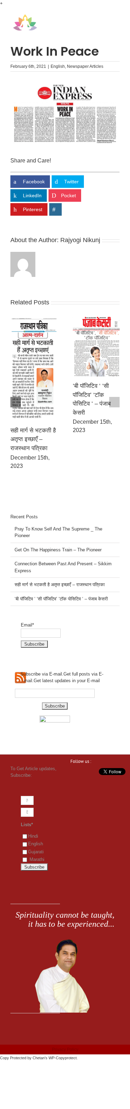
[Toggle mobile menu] (117, 17)
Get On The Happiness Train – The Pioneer (74, 389)
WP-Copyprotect (63, 1058)
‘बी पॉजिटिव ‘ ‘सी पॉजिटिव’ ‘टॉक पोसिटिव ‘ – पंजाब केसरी (61, 598)
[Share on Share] (55, 209)
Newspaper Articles (85, 66)
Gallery (12, 343)
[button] (15, 402)
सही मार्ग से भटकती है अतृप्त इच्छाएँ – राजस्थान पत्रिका (60, 584)
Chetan (39, 1058)
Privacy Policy (65, 1049)
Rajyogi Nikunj (80, 240)
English (58, 66)
